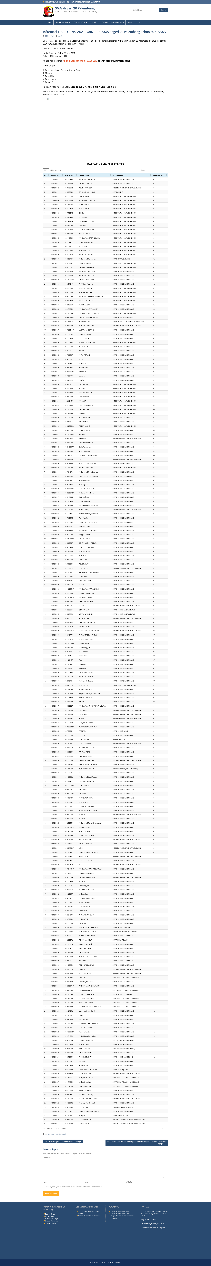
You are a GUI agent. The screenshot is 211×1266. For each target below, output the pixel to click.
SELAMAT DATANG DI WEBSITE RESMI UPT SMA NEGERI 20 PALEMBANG (72, 2)
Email (87, 1182)
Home (48, 22)
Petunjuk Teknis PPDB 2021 (121, 1211)
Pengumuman (50, 1134)
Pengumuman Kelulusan (112, 22)
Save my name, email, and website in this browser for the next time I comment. (74, 1187)
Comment (47, 1158)
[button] (48, 175)
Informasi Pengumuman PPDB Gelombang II (63, 1141)
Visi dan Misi (49, 1216)
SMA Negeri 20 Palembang (75, 8)
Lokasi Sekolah (50, 1223)
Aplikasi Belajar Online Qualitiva (89, 1216)
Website (129, 1182)
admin (60, 36)
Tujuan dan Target (51, 1219)
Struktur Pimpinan (51, 1221)
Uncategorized (61, 1134)
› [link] (166, 1129)
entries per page (55, 170)
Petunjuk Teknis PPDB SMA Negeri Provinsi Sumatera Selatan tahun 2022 (122, 1215)
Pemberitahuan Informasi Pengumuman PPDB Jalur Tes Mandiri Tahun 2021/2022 (136, 1142)
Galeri (130, 22)
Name (46, 1182)
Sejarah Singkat (50, 1214)
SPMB (93, 22)
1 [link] (162, 1129)
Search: (143, 170)
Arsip (141, 22)
